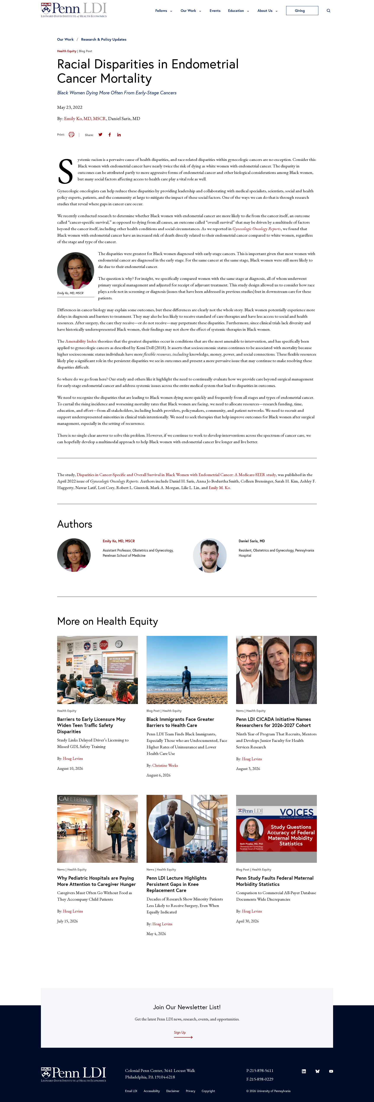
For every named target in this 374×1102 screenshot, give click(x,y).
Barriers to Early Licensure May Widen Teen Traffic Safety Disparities (91, 725)
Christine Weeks (165, 765)
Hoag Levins (73, 758)
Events (215, 10)
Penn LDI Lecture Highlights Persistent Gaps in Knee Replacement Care (177, 884)
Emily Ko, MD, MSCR (85, 118)
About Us (265, 10)
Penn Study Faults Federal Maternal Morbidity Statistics (275, 881)
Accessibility (152, 1091)
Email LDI (131, 1091)
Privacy (190, 1091)
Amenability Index (81, 341)
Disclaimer (172, 1091)
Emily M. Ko (219, 487)
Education (236, 10)
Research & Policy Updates (103, 39)
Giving (300, 10)
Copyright (208, 1091)
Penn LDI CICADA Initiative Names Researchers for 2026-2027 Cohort (273, 722)
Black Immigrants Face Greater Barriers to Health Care (180, 722)
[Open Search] (328, 10)
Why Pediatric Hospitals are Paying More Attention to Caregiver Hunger (96, 881)
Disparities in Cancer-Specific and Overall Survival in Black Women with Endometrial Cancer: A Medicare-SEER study (176, 474)
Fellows (161, 10)
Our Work (188, 10)
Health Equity (66, 51)
